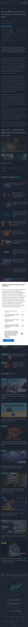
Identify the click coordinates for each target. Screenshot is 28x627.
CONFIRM (8, 340)
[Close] (25, 284)
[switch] (22, 315)
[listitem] (14, 311)
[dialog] (14, 313)
